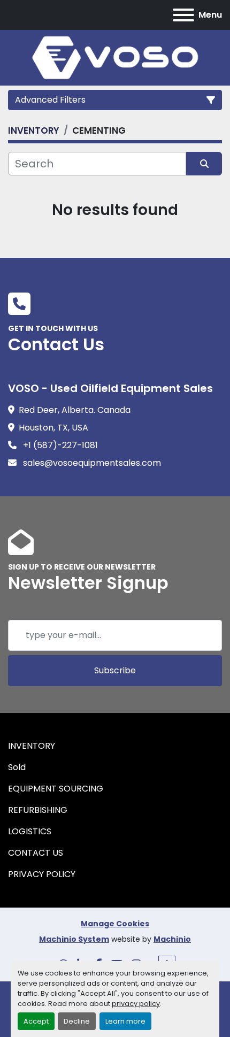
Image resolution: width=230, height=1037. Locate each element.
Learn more (125, 1021)
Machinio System (74, 939)
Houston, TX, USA (53, 427)
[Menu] (183, 15)
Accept (36, 1021)
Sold (17, 767)
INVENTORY (31, 746)
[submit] (204, 163)
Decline (77, 1021)
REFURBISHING (37, 810)
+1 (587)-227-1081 (59, 445)
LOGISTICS (29, 831)
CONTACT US (35, 853)
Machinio (172, 939)
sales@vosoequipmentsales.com (91, 463)
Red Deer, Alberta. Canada (75, 410)
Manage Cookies (115, 923)
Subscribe (115, 670)
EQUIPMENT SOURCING (55, 788)
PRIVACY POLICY (41, 874)
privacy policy (136, 1003)
